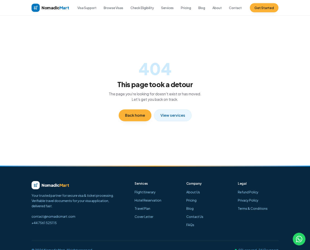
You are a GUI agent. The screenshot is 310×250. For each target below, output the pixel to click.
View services (172, 115)
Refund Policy (248, 192)
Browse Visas (113, 8)
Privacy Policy (248, 200)
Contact (235, 8)
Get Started (264, 8)
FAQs (190, 225)
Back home (135, 115)
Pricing (186, 8)
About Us (193, 192)
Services (167, 8)
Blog (201, 8)
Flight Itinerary (145, 192)
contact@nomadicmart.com (53, 216)
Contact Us (194, 217)
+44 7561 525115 (44, 223)
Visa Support (86, 8)
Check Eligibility (142, 8)
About (217, 8)
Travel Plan (142, 208)
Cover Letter (144, 217)
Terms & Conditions (253, 208)
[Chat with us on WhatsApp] (299, 239)
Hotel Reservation (148, 200)
